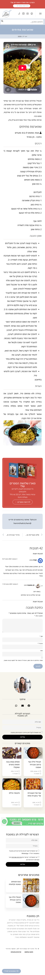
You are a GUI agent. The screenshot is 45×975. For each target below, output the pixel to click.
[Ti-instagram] (23, 14)
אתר (41, 650)
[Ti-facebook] (32, 14)
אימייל (40, 643)
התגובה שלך (38, 616)
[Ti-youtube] (28, 14)
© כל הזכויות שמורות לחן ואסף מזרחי (22, 949)
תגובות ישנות (38, 553)
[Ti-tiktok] (19, 14)
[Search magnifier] (2, 21)
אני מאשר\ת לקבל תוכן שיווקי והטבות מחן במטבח (26, 732)
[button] (29, 705)
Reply (41, 576)
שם (41, 636)
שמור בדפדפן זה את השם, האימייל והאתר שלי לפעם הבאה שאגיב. (23, 660)
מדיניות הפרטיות (17, 857)
